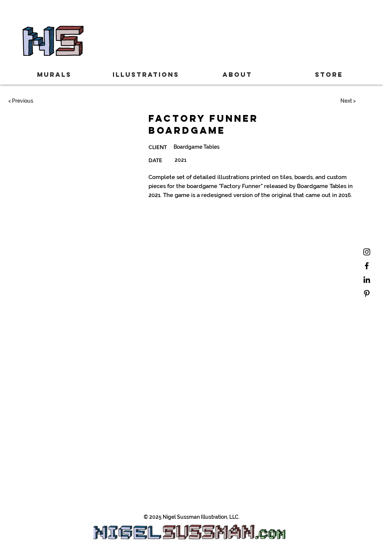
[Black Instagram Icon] (366, 252)
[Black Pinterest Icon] (366, 293)
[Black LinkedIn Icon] (366, 279)
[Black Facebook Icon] (366, 265)
